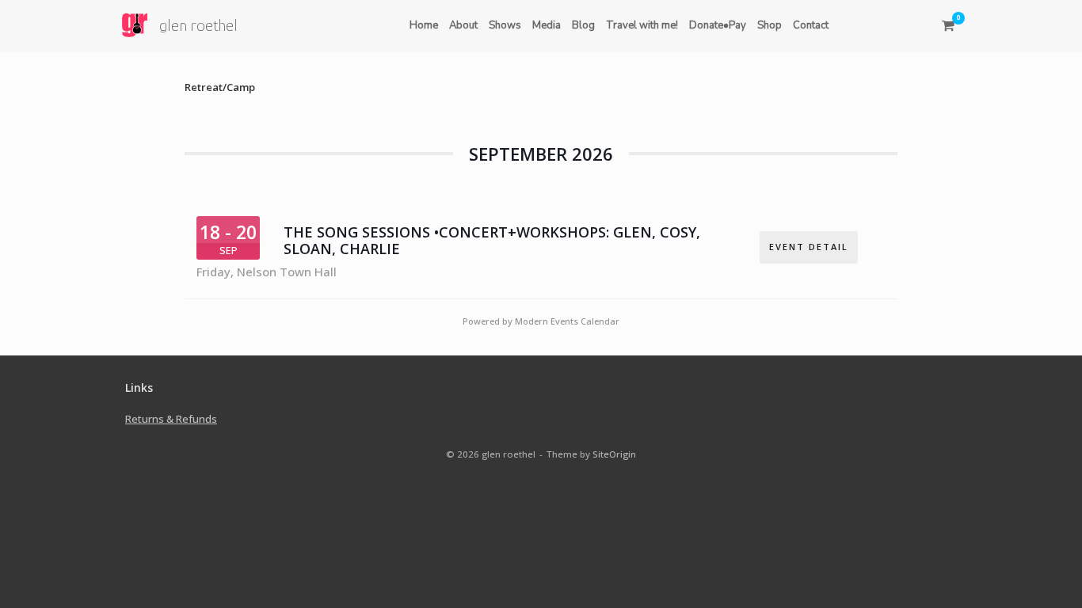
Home (424, 25)
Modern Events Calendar (567, 321)
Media (546, 25)
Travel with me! (642, 25)
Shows (505, 25)
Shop (769, 25)
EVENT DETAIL (808, 247)
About (463, 25)
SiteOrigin (614, 454)
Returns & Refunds (171, 419)
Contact (811, 25)
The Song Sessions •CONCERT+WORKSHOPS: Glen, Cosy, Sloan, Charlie (492, 241)
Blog (583, 25)
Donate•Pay (717, 25)
